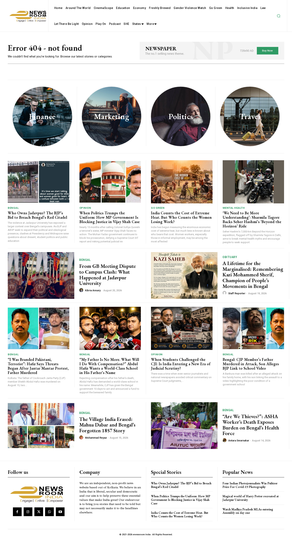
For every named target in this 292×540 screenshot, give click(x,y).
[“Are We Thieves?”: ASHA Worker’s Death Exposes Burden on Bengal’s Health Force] (184, 425)
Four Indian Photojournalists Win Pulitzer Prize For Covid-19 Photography (249, 485)
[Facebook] (17, 511)
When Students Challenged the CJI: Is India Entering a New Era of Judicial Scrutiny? (181, 364)
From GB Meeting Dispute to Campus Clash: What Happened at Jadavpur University (107, 275)
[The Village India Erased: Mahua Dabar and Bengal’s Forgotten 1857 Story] (41, 425)
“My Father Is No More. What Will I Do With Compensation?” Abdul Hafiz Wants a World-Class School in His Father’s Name (109, 366)
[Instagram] (28, 511)
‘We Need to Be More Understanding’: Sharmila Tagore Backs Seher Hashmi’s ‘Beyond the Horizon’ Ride (252, 219)
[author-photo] (81, 290)
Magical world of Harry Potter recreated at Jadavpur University (250, 498)
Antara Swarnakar (238, 440)
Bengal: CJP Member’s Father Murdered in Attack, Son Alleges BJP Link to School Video (251, 364)
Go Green (157, 208)
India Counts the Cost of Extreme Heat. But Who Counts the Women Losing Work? (181, 217)
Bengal (13, 208)
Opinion (85, 208)
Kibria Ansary (93, 290)
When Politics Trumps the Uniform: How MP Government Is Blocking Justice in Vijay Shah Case (109, 217)
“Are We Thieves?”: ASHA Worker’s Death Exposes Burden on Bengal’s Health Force (250, 425)
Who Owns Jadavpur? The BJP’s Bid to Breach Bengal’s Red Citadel (37, 215)
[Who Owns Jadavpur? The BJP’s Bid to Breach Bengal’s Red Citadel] (38, 181)
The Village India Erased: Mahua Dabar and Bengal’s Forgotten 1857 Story (107, 425)
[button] (278, 16)
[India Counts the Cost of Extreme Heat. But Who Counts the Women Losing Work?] (182, 181)
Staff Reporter (236, 293)
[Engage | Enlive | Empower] (38, 493)
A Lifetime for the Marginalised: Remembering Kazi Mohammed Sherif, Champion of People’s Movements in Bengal (252, 274)
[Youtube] (60, 511)
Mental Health (234, 208)
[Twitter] (38, 511)
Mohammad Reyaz (96, 437)
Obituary (229, 257)
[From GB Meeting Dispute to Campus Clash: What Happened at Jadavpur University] (41, 275)
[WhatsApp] (49, 511)
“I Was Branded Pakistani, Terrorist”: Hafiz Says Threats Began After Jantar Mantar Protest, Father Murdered (38, 366)
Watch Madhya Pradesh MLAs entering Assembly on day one (247, 511)
